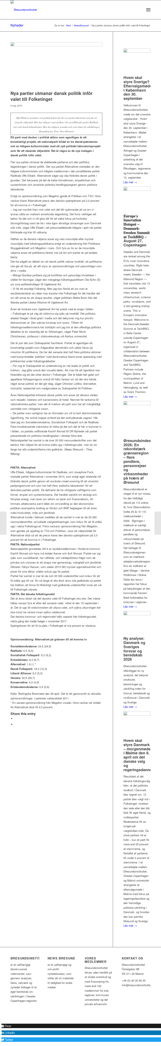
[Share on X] (16, 718)
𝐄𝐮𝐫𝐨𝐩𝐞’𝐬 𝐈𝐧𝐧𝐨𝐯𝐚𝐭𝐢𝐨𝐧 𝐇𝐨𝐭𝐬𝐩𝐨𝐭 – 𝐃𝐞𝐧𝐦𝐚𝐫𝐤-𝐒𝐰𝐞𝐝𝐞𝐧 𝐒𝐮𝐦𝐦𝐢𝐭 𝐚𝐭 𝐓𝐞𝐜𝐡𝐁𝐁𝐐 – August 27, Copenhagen (136, 230)
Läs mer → (130, 182)
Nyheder (16, 25)
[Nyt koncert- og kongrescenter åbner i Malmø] (3, 523)
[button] (6, 1026)
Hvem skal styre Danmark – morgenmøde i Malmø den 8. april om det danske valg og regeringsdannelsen (141, 755)
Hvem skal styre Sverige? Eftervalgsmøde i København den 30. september (137, 88)
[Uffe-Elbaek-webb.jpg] (56, 65)
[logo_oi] (23, 9)
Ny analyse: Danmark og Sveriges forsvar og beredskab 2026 (134, 649)
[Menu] (148, 9)
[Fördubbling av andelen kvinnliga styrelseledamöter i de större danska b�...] (158, 523)
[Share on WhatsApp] (16, 724)
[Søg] (139, 9)
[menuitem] (139, 9)
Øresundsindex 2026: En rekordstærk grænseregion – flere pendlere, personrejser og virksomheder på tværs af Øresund (137, 461)
